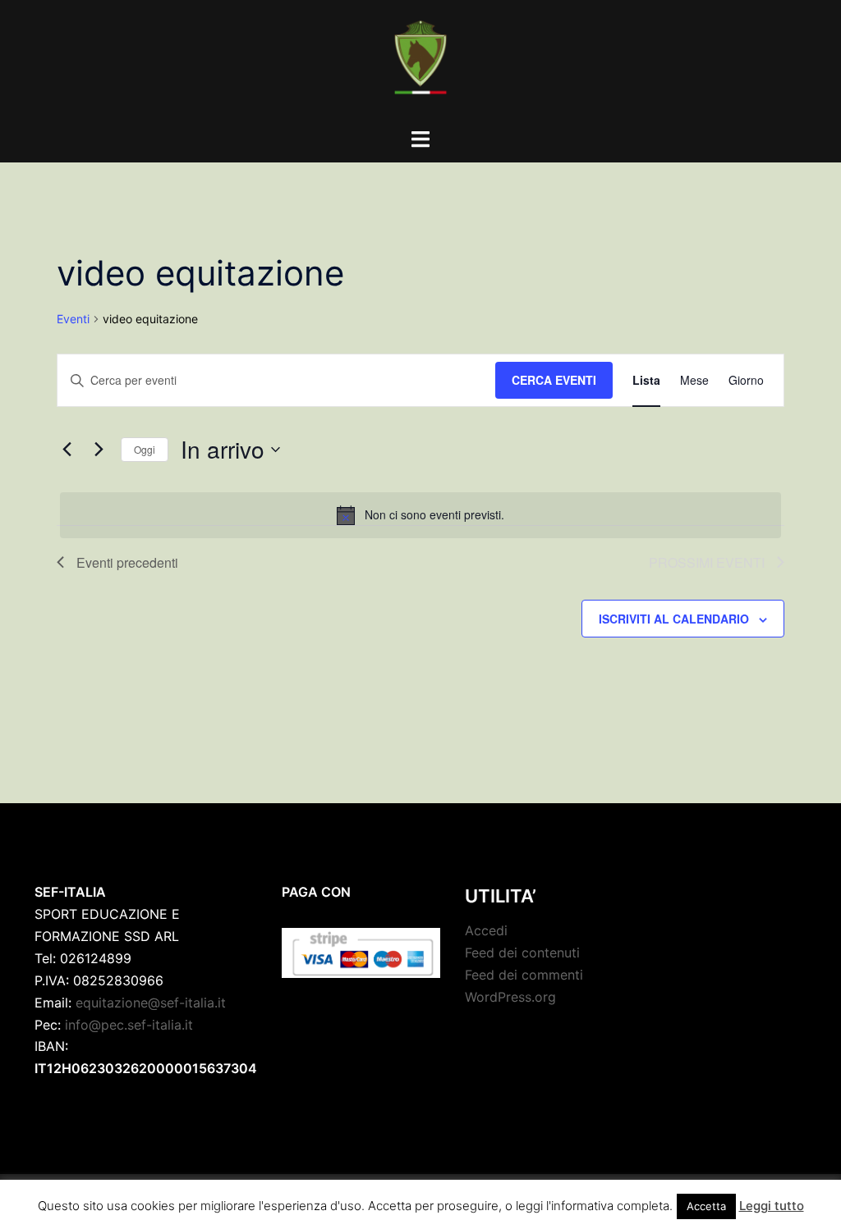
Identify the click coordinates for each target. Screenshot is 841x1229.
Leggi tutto (771, 1205)
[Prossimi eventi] (98, 449)
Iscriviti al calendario (674, 618)
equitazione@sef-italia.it (151, 1002)
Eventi (73, 319)
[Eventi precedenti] (66, 449)
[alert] (420, 515)
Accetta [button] (706, 1206)
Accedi (486, 930)
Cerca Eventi (554, 380)
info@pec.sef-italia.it (129, 1025)
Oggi (144, 449)
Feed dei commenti (524, 974)
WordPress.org (510, 997)
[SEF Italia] (420, 62)
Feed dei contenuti (522, 952)
